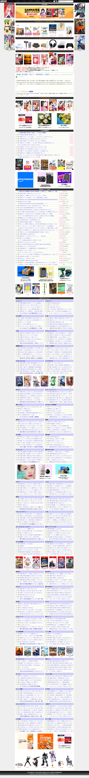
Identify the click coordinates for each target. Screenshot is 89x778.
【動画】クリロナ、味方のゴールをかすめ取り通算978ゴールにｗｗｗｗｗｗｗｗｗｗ (35, 320)
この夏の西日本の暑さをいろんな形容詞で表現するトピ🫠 (30, 219)
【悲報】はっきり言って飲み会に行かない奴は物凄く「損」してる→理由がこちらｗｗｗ (64, 547)
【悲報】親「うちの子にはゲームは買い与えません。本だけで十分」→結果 (33, 146)
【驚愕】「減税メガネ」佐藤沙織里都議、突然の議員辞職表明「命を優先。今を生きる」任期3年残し (37, 367)
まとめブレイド (48, 300)
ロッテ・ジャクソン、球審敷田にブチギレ (27, 528)
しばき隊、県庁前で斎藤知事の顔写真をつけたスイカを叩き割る (31, 207)
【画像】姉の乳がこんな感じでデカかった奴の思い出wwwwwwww (31, 391)
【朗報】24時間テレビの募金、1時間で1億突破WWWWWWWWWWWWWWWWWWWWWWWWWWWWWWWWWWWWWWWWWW (43, 517)
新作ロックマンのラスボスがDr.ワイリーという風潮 (29, 549)
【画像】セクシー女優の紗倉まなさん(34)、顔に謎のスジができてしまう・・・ (63, 710)
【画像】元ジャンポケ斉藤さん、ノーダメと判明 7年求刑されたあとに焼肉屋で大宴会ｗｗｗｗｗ (37, 142)
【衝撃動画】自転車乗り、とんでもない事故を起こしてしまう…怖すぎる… (62, 337)
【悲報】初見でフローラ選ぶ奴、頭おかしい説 (28, 341)
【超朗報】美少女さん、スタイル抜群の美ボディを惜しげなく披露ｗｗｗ (32, 395)
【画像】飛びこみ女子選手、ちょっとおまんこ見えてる (29, 256)
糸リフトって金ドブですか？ (54, 305)
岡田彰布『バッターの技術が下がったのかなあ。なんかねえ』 (60, 532)
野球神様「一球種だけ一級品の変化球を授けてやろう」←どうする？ (32, 714)
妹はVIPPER (65, 234)
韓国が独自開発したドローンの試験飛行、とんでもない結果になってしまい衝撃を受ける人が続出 (66, 691)
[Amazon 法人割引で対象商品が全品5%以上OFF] (45, 180)
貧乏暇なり (18, 571)
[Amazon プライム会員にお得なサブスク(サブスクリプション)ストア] (25, 121)
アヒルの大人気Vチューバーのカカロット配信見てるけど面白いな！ (32, 639)
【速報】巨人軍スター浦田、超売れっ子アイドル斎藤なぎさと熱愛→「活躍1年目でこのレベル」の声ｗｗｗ (68, 397)
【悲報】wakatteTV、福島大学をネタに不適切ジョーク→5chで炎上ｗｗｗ (62, 393)
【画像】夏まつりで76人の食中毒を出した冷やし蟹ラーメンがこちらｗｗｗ (33, 148)
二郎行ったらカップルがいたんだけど (55, 635)
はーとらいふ (65, 211)
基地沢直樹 (65, 217)
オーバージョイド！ (66, 230)
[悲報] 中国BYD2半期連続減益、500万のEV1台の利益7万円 (30, 551)
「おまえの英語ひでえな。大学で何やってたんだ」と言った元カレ (31, 721)
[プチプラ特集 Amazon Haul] (64, 180)
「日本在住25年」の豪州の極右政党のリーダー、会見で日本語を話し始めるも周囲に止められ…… (66, 695)
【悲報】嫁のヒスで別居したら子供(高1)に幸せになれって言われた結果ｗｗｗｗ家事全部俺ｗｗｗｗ (66, 605)
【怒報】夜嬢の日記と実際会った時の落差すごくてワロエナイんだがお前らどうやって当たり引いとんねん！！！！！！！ (41, 579)
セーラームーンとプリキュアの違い (55, 406)
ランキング (31, 1)
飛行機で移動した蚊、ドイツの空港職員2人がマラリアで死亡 (60, 624)
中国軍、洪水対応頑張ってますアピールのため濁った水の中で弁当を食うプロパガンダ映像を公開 (66, 367)
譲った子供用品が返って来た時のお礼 (26, 607)
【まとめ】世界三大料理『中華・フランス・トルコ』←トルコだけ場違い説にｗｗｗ (64, 395)
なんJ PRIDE (65, 193)
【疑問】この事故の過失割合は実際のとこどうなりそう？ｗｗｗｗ (31, 693)
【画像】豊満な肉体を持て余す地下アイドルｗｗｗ (58, 453)
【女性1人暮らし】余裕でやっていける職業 (56, 438)
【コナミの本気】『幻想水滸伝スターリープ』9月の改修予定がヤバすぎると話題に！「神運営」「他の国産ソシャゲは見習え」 (42, 444)
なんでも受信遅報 (66, 213)
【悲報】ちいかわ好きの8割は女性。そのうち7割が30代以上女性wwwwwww (33, 515)
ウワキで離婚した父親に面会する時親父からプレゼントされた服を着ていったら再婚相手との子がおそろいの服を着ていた (41, 211)
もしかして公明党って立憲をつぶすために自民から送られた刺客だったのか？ (62, 371)
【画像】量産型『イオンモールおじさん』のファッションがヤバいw (61, 581)
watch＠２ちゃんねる (20, 360)
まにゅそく (18, 586)
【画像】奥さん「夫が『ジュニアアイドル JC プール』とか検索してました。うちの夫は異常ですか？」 (68, 320)
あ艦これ (64, 242)
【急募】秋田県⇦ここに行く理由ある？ (26, 543)
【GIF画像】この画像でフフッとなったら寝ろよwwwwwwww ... (31, 680)
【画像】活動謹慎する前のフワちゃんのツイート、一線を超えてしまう (61, 712)
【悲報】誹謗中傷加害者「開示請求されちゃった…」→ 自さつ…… (31, 134)
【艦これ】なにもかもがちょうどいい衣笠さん (28, 242)
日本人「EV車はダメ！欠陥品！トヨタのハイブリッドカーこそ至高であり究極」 (63, 551)
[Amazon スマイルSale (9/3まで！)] (45, 741)
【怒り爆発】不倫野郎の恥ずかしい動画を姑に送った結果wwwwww (61, 665)
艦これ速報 (65, 250)
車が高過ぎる (22, 545)
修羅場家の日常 (19, 345)
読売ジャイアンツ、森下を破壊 (25, 322)
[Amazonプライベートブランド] (46, 274)
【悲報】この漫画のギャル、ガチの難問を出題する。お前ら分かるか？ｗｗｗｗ (34, 699)
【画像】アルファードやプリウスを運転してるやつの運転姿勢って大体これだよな (63, 513)
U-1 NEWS (47, 688)
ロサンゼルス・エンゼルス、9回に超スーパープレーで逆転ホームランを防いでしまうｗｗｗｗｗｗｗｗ (38, 326)
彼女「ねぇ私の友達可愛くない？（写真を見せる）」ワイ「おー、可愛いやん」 (63, 429)
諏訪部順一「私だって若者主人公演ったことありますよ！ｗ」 (31, 663)
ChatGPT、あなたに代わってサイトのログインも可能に (59, 622)
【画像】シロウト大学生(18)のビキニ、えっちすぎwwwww (30, 399)
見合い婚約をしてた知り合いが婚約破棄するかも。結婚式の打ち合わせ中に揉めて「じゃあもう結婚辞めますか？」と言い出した (42, 723)
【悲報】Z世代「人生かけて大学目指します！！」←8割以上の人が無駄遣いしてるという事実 (65, 543)
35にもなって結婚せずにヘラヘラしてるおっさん (28, 676)
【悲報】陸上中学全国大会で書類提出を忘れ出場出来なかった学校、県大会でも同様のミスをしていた (67, 324)
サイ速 (46, 511)
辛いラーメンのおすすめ (24, 605)
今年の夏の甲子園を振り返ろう (54, 436)
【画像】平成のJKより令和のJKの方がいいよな (57, 575)
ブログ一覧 (37, 1)
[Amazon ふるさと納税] (25, 741)
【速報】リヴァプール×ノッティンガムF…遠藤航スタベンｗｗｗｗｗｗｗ (33, 489)
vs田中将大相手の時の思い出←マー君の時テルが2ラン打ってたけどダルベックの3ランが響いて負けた (67, 530)
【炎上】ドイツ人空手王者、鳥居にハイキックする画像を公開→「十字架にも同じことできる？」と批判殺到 (39, 513)
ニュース (24, 1)
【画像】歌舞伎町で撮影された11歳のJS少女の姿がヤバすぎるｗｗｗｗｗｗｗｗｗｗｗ (64, 500)
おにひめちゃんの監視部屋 (50, 404)
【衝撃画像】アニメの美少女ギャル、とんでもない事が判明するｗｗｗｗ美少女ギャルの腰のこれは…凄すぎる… (69, 341)
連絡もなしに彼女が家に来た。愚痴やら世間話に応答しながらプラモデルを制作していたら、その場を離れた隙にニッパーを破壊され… (43, 603)
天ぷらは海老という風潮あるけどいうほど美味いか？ (29, 682)
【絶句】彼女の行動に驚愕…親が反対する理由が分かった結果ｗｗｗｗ (61, 667)
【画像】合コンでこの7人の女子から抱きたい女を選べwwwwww (60, 708)
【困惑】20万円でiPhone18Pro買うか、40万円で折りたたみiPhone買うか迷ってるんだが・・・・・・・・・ (39, 209)
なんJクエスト (65, 209)
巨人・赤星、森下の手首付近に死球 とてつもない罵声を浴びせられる (61, 457)
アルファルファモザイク (21, 511)
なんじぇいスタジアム (20, 703)
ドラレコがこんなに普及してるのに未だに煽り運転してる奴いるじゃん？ (62, 515)
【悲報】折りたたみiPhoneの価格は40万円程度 (57, 618)
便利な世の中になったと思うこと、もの (56, 440)
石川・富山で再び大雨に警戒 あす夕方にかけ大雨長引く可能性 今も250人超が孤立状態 (35, 244)
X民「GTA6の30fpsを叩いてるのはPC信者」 (27, 641)
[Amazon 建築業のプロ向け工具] (65, 274)
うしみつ (47, 481)
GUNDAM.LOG (66, 260)
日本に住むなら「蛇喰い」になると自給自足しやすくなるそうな (31, 622)
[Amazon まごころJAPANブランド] (44, 121)
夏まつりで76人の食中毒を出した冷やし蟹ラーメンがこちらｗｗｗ (31, 620)
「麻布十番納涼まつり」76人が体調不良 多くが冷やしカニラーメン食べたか (63, 641)
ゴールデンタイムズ (20, 659)
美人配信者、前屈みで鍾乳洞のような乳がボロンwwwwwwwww (31, 393)
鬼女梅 (17, 496)
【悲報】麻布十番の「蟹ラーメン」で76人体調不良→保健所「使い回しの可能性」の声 (64, 399)
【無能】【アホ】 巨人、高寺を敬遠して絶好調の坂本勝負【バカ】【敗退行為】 (34, 534)
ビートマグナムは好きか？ (24, 667)
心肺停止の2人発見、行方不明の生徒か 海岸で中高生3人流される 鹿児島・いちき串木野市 (35, 547)
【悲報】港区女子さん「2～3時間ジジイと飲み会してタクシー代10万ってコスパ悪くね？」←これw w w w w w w (40, 573)
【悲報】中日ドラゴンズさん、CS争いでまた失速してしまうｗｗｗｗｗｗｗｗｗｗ (34, 305)
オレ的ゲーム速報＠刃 (67, 254)
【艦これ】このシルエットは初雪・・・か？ (27, 250)
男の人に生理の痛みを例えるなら (55, 303)
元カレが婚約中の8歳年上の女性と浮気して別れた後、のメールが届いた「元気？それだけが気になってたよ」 (39, 429)
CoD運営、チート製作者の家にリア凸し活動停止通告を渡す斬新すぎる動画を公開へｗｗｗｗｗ (66, 352)
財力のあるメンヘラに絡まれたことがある (27, 258)
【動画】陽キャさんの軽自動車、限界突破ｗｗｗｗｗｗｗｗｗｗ (60, 517)
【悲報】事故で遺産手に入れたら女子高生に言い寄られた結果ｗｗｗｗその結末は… (64, 611)
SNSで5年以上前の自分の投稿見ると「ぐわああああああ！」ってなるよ (32, 665)
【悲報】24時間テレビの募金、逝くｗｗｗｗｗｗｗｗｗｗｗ (30, 193)
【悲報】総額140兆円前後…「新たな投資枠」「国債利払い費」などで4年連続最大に (35, 371)
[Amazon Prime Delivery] (25, 274)
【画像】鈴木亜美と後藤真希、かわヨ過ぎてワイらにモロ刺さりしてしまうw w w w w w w (35, 575)
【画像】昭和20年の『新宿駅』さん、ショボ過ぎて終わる (30, 397)
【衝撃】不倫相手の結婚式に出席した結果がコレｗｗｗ (59, 661)
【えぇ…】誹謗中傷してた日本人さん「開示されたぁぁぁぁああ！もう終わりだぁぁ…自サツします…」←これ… (39, 581)
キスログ (47, 601)
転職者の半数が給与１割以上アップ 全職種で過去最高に (59, 682)
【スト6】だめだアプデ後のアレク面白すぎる (28, 669)
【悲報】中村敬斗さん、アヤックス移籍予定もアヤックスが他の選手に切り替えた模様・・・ (36, 487)
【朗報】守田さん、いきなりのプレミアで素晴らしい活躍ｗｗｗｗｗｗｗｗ (33, 483)
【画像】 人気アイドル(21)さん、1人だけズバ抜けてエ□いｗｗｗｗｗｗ (61, 455)
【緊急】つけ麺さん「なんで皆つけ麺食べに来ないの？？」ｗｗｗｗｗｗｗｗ (62, 639)
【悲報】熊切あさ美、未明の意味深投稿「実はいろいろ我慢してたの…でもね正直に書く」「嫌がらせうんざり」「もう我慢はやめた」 (43, 369)
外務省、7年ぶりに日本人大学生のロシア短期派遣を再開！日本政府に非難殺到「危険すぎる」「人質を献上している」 (41, 440)
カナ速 (23, 91)
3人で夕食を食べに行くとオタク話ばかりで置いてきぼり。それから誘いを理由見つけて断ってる (37, 727)
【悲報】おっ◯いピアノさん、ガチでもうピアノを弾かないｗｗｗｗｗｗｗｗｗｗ (34, 307)
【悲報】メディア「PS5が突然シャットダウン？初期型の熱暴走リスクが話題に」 (34, 197)
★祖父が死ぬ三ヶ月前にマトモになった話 (27, 594)
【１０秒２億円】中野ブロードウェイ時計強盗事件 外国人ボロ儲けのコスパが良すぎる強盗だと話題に (67, 684)
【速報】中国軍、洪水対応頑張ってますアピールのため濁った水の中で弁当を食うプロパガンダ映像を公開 (38, 453)
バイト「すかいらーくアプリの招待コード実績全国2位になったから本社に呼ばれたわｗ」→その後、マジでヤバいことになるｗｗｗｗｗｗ (44, 254)
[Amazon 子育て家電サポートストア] (45, 472)
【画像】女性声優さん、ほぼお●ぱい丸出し (27, 234)
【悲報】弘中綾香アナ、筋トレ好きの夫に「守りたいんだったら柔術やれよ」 (33, 140)
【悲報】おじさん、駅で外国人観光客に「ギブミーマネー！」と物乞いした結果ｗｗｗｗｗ (36, 695)
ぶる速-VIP (47, 703)
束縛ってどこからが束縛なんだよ (25, 238)
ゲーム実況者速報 (19, 631)
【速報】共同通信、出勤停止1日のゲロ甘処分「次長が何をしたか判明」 (32, 455)
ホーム (18, 1)
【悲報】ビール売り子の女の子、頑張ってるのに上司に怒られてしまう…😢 (33, 592)
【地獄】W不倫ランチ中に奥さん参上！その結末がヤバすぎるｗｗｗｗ (61, 669)
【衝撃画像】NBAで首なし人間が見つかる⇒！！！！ (58, 502)
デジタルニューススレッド (50, 330)
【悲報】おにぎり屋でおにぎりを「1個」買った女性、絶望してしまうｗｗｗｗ (33, 691)
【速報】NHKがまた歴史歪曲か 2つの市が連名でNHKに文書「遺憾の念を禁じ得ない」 (35, 457)
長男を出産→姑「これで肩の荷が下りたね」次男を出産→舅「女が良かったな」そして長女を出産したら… (38, 611)
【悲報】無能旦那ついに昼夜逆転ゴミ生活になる (28, 684)
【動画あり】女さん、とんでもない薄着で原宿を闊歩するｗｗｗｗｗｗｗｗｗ (33, 309)
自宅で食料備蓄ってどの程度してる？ (55, 423)
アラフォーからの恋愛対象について (26, 410)
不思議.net (47, 496)
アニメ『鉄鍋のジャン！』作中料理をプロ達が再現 (29, 661)
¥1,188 (9, 50)
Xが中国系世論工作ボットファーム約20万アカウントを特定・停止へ (32, 626)
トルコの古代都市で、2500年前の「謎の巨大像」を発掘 (59, 626)
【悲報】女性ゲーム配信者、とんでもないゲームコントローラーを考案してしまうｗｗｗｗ (36, 697)
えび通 (64, 197)
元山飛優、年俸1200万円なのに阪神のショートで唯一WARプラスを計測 (62, 536)
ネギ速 (64, 221)
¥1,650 (79, 50)
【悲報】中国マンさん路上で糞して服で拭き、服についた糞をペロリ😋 (32, 590)
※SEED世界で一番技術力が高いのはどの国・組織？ (29, 260)
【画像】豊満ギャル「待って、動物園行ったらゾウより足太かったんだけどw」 (63, 573)
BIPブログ (18, 389)
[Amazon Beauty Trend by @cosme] (26, 472)
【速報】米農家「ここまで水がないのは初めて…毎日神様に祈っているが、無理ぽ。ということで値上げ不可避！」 (40, 459)
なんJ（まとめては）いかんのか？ (23, 526)
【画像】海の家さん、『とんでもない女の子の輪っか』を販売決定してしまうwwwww (64, 706)
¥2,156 (79, 34)
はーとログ (65, 238)
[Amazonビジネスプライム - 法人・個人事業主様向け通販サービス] (25, 180)
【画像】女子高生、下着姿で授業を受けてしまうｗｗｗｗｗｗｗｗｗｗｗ (62, 483)
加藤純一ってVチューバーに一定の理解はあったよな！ (29, 633)
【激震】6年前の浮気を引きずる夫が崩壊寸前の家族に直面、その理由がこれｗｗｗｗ (64, 603)
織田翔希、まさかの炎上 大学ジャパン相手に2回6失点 (29, 536)
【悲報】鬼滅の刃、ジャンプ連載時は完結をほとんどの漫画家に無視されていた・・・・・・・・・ (37, 248)
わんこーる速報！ (19, 688)
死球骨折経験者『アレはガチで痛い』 (55, 528)
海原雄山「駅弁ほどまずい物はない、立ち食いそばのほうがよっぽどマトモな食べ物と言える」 (66, 637)
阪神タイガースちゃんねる (50, 526)
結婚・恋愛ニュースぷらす (68, 205)
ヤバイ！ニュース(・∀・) (50, 389)
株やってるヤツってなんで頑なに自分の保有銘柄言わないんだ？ (60, 311)
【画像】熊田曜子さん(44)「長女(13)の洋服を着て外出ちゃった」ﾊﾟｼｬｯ (61, 326)
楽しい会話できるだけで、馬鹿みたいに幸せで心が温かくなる (31, 423)
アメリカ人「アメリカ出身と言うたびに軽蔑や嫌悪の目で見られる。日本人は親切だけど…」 (36, 438)
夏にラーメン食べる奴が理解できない (55, 633)
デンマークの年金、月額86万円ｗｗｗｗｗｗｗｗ (28, 324)
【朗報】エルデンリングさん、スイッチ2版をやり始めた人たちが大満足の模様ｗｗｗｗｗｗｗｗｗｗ (37, 637)
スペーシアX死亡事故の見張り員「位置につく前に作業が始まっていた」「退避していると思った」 (37, 712)
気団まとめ (47, 659)
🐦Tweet (31, 91)
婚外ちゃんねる (66, 201)
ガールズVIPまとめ (66, 207)
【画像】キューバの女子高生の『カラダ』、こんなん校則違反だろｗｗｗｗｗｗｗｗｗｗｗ (65, 485)
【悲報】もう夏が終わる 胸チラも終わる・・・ (28, 596)
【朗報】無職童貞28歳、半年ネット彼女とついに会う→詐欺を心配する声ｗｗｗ (63, 391)
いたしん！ (65, 256)
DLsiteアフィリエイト (55, 773)
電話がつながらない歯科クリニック (55, 408)
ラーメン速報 (48, 631)
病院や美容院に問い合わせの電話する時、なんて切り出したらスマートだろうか (34, 725)
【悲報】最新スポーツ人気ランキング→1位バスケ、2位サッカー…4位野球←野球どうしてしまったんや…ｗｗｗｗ (40, 485)
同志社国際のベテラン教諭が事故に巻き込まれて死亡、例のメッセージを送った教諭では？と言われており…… (68, 693)
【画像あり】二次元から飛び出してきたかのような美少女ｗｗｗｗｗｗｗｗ (33, 339)
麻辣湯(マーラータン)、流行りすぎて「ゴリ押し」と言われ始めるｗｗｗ (62, 714)
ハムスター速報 (48, 673)
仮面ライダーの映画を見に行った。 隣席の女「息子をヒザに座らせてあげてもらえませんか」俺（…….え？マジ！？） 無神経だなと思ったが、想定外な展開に (48, 230)
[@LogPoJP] (54, 2)
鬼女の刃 (18, 419)
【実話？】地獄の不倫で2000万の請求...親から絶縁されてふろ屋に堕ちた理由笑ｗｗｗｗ (64, 663)
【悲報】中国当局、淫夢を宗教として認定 (56, 322)
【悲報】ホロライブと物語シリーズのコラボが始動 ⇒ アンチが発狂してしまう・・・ (35, 436)
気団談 (46, 419)
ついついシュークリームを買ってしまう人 (56, 442)
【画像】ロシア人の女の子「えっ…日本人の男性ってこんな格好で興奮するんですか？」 (64, 579)
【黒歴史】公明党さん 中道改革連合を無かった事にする (59, 678)
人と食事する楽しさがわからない (55, 307)
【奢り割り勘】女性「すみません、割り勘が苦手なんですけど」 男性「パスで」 (34, 205)
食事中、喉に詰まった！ (24, 504)
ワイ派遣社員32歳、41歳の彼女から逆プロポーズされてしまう (31, 678)
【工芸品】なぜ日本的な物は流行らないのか (57, 444)
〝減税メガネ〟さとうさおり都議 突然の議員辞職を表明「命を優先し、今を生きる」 (35, 232)
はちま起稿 (18, 434)
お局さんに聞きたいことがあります (55, 410)
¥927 (9, 18)
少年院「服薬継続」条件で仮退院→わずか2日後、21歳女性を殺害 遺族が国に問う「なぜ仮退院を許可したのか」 (39, 451)
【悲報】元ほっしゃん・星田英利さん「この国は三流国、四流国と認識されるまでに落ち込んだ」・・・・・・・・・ (40, 311)
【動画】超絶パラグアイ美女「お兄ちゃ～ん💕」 (28, 588)
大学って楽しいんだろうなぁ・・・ (26, 624)
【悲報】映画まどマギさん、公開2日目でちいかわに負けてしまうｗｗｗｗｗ (33, 138)
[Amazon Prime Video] (63, 472)
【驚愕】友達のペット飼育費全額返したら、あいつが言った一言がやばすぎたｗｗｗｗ (64, 609)
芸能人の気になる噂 (49, 449)
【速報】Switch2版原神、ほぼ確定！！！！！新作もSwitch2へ (31, 221)
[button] (17, 12)
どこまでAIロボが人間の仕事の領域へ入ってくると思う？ (59, 620)
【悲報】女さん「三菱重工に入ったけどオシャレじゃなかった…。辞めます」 (33, 195)
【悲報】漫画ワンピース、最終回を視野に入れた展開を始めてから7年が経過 (33, 519)
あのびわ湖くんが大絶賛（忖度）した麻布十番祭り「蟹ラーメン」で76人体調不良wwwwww (65, 369)
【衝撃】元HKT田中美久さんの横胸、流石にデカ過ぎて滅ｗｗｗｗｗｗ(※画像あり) (63, 498)
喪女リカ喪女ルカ (49, 586)
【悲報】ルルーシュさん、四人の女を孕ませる (28, 246)
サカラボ (18, 481)
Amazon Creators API (39, 773)
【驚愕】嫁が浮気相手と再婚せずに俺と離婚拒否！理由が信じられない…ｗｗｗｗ (63, 607)
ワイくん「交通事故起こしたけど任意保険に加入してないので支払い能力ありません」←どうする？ (66, 519)
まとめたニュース (66, 199)
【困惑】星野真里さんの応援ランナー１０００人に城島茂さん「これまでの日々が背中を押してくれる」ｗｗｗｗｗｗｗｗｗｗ (42, 303)
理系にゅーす (48, 616)
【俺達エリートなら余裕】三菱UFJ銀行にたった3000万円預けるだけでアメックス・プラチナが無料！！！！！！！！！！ (41, 262)
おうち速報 (18, 718)
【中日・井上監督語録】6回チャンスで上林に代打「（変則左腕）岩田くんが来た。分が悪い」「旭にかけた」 (39, 710)
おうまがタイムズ (49, 541)
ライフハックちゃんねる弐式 (68, 262)
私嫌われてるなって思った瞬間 (25, 201)
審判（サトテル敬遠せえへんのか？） (26, 532)
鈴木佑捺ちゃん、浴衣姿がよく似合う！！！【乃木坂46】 (59, 451)
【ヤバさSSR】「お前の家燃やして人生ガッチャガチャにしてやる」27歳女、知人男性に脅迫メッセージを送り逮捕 (40, 442)
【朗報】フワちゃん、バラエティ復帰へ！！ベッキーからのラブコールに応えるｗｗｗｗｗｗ (36, 136)
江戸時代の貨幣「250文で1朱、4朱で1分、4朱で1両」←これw (31, 706)
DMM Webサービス (47, 773)
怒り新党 (18, 601)
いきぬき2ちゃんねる (67, 258)
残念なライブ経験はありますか (25, 408)
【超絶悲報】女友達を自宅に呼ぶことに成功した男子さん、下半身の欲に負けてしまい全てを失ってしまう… (39, 577)
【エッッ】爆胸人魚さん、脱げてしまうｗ (56, 459)
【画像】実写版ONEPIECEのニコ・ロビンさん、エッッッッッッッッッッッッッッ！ (64, 489)
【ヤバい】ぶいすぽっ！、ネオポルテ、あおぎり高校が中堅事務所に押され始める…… (35, 635)
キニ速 (64, 236)
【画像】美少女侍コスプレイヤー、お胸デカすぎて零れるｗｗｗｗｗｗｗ (62, 487)
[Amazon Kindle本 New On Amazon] (44, 13)
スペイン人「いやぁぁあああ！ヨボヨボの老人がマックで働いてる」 (32, 618)
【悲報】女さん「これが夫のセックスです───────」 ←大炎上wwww (33, 236)
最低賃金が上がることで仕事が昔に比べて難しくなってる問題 (31, 217)
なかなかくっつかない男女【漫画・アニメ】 (57, 412)
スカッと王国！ (48, 718)
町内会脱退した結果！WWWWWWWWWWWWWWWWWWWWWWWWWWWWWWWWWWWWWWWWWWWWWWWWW (41, 199)
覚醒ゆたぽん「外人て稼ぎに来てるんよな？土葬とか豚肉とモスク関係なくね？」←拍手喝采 (36, 213)
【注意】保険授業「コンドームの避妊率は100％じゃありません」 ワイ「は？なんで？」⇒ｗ (65, 504)
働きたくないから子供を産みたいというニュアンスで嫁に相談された (61, 427)
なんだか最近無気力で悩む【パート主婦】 (27, 414)
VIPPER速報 (65, 195)
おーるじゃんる (19, 449)
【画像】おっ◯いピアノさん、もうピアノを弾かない (29, 335)
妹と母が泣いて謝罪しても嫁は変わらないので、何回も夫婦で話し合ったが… (33, 352)
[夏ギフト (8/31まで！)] (64, 121)
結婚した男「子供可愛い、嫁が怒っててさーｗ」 (57, 421)
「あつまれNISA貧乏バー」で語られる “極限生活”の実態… (59, 425)
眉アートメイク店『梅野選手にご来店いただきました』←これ (60, 534)
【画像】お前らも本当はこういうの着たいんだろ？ (29, 337)
